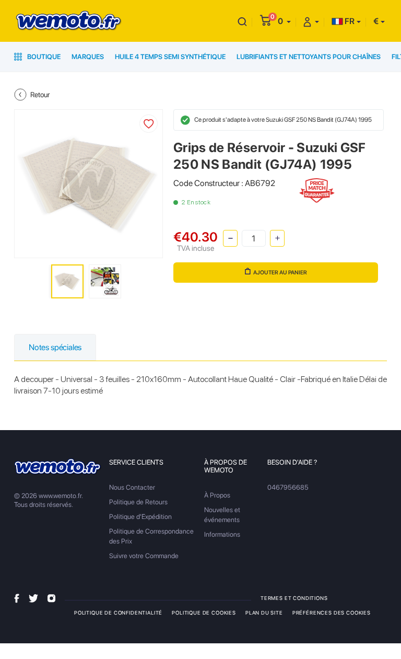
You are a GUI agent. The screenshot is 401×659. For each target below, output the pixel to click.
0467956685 (288, 487)
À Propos (217, 495)
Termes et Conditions (294, 598)
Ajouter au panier (280, 272)
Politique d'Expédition (140, 517)
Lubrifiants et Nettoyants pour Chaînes (309, 57)
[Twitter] (33, 598)
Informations (222, 534)
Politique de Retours (138, 502)
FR (349, 21)
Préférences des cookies (331, 612)
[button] (284, 21)
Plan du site (264, 612)
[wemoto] (58, 467)
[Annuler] (242, 21)
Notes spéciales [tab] (55, 347)
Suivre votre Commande (144, 556)
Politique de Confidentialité (118, 612)
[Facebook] (16, 598)
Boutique (43, 57)
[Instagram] (51, 598)
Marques (88, 57)
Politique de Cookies (204, 612)
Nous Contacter (132, 487)
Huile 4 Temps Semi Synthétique (170, 57)
